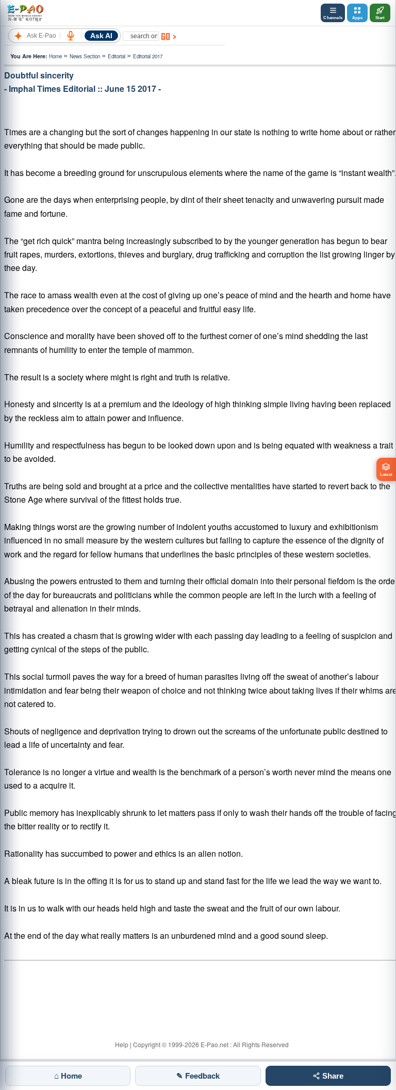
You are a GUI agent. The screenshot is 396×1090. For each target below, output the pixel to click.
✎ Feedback (198, 1075)
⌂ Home (68, 1075)
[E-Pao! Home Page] (25, 13)
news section (85, 56)
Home (55, 56)
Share (331, 1075)
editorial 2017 (147, 56)
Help (121, 1044)
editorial (116, 56)
